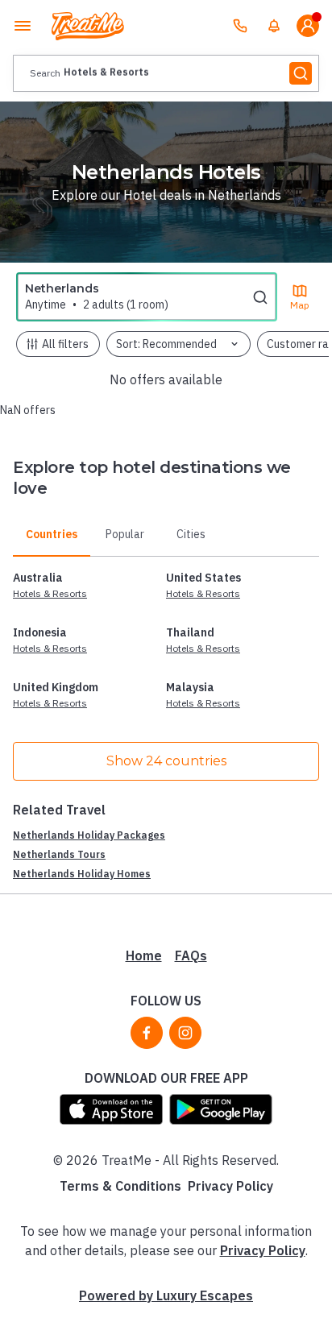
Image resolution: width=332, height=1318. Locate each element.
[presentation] (166, 73)
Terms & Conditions (120, 1186)
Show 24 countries (166, 761)
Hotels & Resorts (50, 593)
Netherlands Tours (59, 854)
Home (144, 955)
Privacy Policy (230, 1186)
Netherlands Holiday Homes (82, 874)
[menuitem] (274, 26)
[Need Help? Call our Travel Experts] (240, 26)
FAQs (191, 955)
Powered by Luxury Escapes (166, 1295)
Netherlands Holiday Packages (89, 835)
